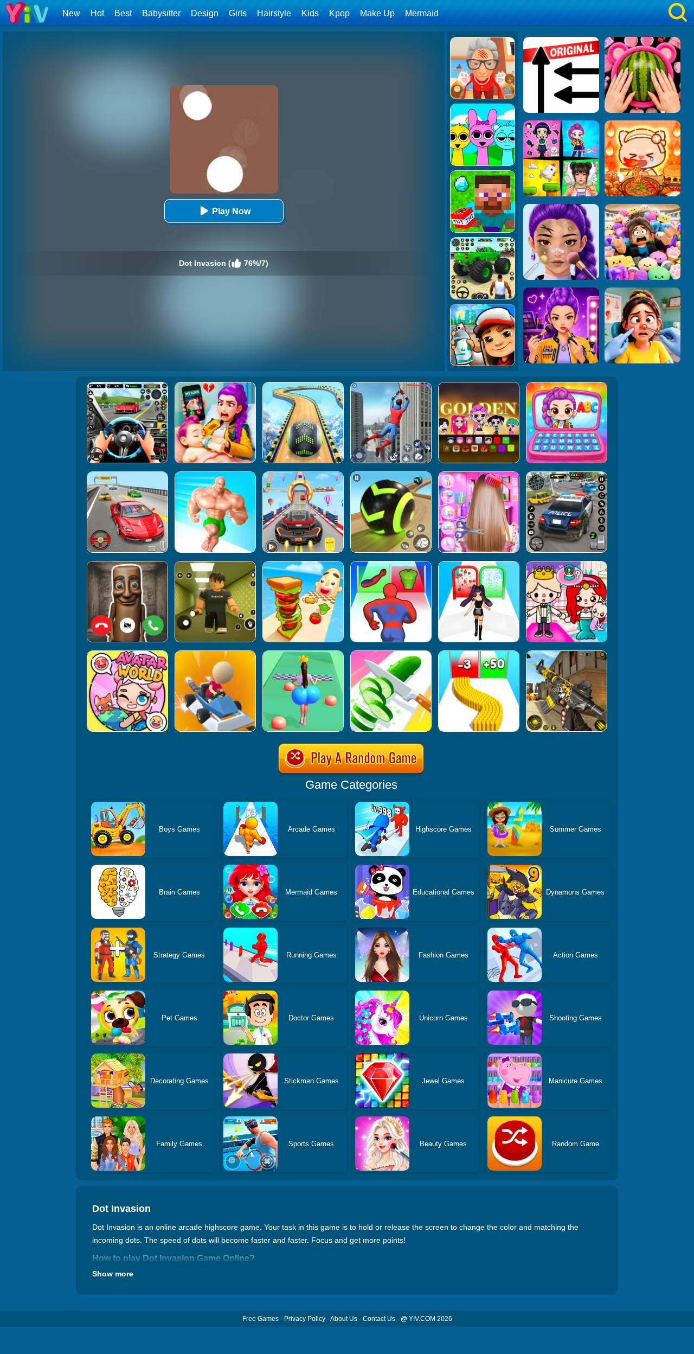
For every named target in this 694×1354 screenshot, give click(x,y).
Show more (112, 1273)
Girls (238, 13)
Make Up (377, 13)
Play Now (231, 211)
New (71, 13)
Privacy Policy (304, 1319)
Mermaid (422, 13)
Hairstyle (274, 13)
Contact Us (379, 1319)
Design (205, 13)
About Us (343, 1319)
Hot (97, 13)
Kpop (339, 13)
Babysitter (161, 13)
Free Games (260, 1319)
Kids (310, 13)
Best (123, 13)
